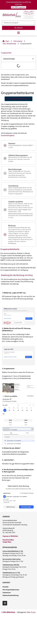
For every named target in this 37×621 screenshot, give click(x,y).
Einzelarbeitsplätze (7, 135)
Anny (19, 279)
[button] (33, 59)
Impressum (7, 592)
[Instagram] (5, 603)
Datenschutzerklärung (10, 595)
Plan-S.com (31, 612)
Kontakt (5, 587)
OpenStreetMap (8, 540)
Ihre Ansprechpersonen (11, 589)
